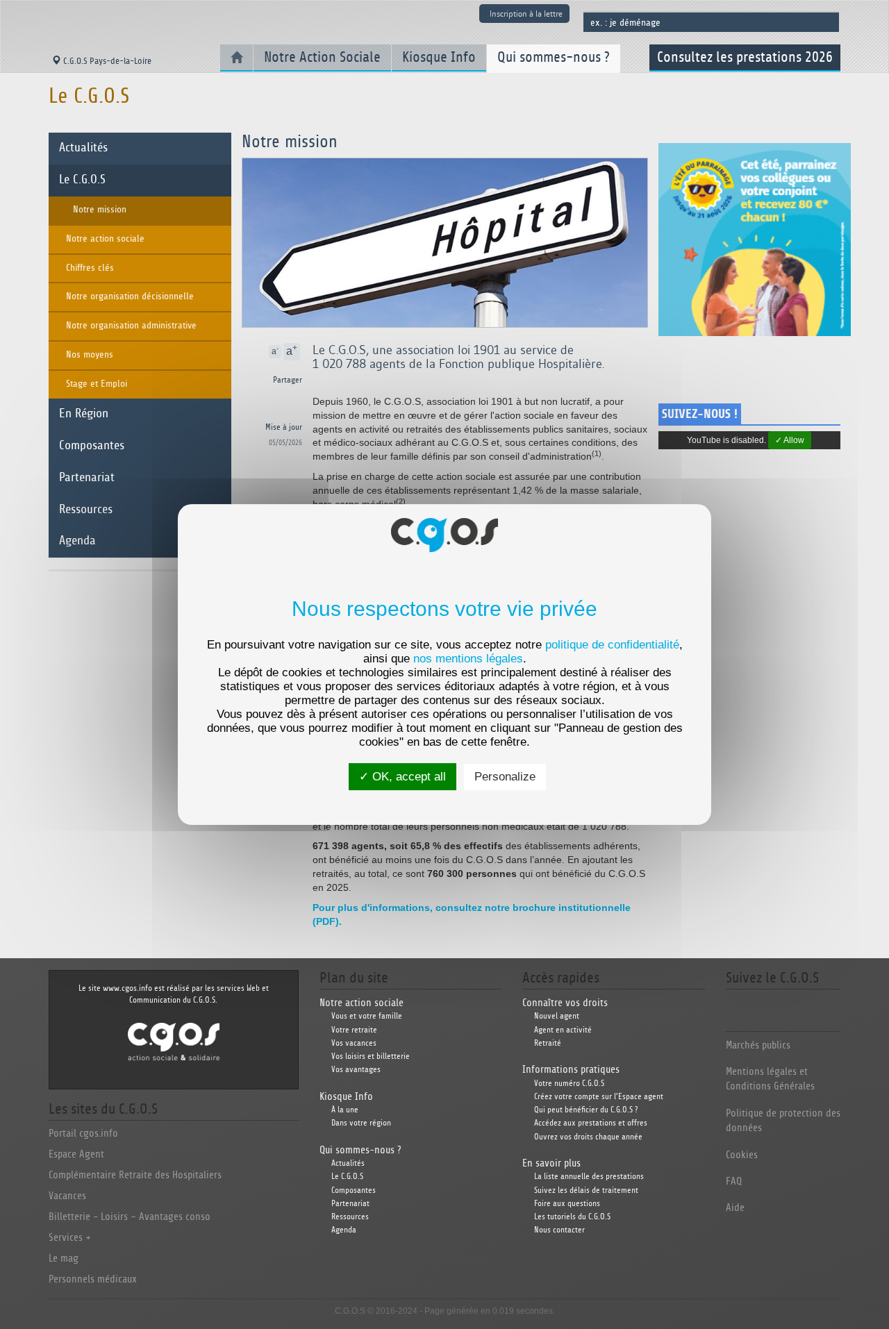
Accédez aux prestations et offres (590, 1123)
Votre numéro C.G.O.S (569, 1083)
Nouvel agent (556, 1016)
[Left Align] (301, 352)
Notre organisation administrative (131, 325)
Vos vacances (353, 1043)
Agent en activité (563, 1030)
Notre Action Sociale (322, 57)
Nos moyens (89, 354)
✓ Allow (789, 440)
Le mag (63, 1258)
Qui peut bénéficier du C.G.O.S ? (586, 1109)
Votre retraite (354, 1030)
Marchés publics (758, 1045)
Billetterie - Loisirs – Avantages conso (129, 1217)
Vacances (67, 1196)
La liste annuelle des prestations (589, 1176)
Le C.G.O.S (82, 180)
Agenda (77, 541)
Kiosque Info (439, 57)
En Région (83, 414)
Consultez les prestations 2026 (745, 57)
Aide (735, 1208)
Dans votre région (361, 1123)
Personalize (504, 776)
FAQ (734, 1181)
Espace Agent (76, 1154)
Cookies (742, 1155)
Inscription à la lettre (526, 13)
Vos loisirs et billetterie (370, 1056)
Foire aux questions (567, 1203)
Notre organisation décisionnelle (130, 296)
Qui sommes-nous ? (553, 57)
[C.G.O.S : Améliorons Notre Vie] (173, 1041)
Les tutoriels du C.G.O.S (572, 1216)
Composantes (91, 446)
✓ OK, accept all (402, 776)
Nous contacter (559, 1230)
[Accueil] (236, 58)
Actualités (83, 148)
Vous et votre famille (366, 1016)
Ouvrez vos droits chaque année (588, 1137)
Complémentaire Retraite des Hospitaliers (135, 1175)
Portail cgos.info (83, 1133)
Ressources (86, 510)
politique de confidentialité (612, 644)
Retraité (547, 1043)
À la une (344, 1109)
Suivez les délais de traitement (586, 1190)
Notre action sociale (105, 238)
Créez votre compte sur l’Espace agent (598, 1096)
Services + (70, 1238)
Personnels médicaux (93, 1279)
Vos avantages (356, 1069)
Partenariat (87, 478)
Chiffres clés (90, 268)
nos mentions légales (468, 658)
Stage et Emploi (96, 384)
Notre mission (99, 209)
